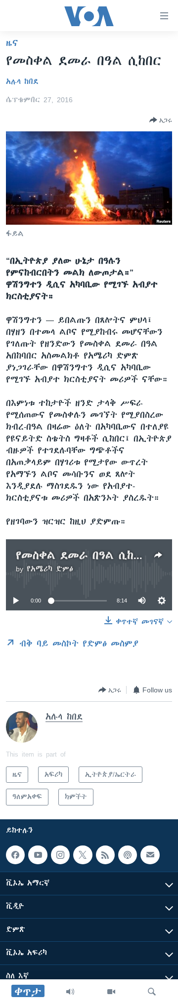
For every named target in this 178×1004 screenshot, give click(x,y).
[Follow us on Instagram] (60, 854)
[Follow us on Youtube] (37, 854)
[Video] (111, 991)
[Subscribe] (149, 854)
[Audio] (70, 991)
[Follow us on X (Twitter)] (82, 854)
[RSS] (105, 854)
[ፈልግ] (152, 991)
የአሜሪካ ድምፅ (50, 568)
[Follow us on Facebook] (15, 854)
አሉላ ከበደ (22, 81)
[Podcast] (127, 854)
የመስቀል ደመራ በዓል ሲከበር (81, 555)
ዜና (12, 43)
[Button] (160, 120)
